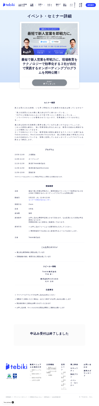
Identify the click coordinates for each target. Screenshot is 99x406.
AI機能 (50, 375)
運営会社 (47, 397)
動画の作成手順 (36, 377)
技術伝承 (63, 380)
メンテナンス (64, 388)
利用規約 (8, 397)
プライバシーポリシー (20, 397)
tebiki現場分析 (56, 397)
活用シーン (40, 5)
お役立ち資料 (36, 380)
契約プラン (58, 5)
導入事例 (65, 5)
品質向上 (63, 373)
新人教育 (63, 384)
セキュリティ (49, 5)
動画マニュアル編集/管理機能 (51, 368)
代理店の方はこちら (36, 397)
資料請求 (91, 5)
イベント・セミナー (74, 383)
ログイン (75, 5)
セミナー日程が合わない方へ (40, 200)
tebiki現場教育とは (23, 5)
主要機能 (32, 5)
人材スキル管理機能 (51, 372)
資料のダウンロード (87, 373)
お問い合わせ (80, 5)
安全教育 (63, 376)
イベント (71, 5)
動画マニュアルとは (35, 370)
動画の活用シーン (35, 374)
